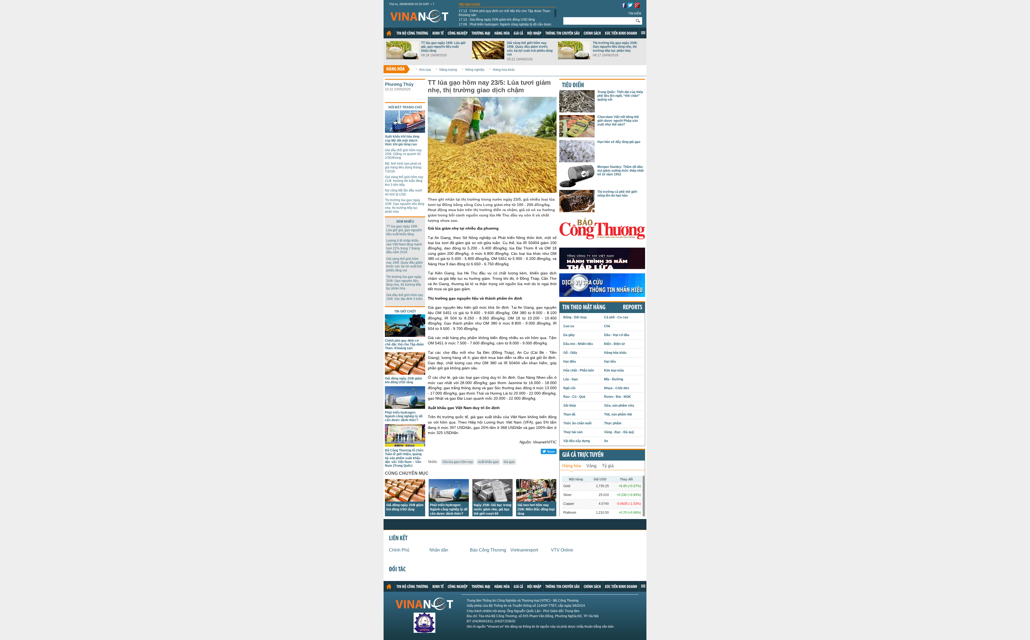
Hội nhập (534, 33)
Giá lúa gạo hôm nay (458, 462)
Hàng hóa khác (504, 70)
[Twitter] (630, 6)
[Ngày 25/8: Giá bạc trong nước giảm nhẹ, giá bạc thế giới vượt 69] (492, 500)
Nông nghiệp (474, 70)
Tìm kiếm (634, 13)
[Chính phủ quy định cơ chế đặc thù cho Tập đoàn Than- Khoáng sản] (405, 335)
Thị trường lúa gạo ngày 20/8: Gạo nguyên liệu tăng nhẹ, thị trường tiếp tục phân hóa (615, 47)
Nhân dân (438, 550)
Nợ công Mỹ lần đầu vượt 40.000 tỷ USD (403, 192)
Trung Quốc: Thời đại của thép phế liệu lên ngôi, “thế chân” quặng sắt (620, 96)
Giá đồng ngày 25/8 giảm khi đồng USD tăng (497, 19)
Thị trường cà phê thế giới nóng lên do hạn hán (617, 193)
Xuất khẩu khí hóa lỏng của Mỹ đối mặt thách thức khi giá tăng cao (402, 140)
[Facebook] (623, 6)
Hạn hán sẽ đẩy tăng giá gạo (618, 142)
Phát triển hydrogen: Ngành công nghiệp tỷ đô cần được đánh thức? (505, 26)
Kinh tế (438, 33)
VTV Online (562, 550)
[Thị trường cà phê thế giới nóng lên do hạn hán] (577, 210)
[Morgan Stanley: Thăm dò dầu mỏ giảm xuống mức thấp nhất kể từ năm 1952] (577, 185)
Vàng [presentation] (591, 466)
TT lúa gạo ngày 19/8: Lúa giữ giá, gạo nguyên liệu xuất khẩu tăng (443, 47)
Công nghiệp (458, 33)
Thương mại (481, 33)
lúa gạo (509, 462)
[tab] (572, 465)
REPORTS (632, 307)
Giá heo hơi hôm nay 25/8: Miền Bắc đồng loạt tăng (536, 509)
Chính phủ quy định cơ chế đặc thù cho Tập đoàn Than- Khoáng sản (505, 13)
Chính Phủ (399, 550)
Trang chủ (389, 33)
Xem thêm (643, 32)
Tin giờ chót (469, 4)
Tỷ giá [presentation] (608, 466)
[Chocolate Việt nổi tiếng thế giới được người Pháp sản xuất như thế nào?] (577, 136)
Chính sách (592, 33)
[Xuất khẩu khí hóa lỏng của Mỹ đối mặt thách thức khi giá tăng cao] (405, 131)
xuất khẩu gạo (488, 462)
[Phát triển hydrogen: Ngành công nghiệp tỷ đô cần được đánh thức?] (405, 407)
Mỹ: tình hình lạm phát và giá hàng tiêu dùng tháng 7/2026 (403, 167)
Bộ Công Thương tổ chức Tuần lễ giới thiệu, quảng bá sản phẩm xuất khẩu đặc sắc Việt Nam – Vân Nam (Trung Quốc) (404, 458)
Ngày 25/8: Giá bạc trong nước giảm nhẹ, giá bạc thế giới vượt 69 (492, 509)
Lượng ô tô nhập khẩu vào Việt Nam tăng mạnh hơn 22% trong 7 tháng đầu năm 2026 (404, 246)
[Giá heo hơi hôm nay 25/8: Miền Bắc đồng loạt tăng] (536, 500)
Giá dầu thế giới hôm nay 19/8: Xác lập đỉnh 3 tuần (404, 297)
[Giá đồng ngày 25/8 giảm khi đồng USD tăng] (405, 373)
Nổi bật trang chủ (405, 107)
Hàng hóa (502, 33)
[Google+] (637, 6)
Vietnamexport (524, 550)
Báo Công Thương (488, 550)
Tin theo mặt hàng (583, 307)
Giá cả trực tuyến (583, 455)
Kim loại (425, 70)
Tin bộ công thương (412, 33)
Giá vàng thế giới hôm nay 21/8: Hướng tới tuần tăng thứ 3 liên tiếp (404, 181)
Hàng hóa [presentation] (571, 466)
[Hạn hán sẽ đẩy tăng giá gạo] (577, 161)
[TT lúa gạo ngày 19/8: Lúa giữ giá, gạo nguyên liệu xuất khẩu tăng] (402, 58)
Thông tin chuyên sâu (562, 33)
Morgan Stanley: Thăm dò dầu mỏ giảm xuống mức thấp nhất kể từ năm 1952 (620, 170)
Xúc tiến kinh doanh (621, 33)
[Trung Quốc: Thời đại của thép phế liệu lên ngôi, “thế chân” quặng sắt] (577, 111)
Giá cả (518, 33)
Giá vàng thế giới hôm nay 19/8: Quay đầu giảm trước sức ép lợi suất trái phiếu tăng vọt (530, 48)
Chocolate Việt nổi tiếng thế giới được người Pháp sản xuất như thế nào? (618, 121)
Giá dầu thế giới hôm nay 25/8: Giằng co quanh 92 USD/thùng (403, 154)
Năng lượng (448, 70)
